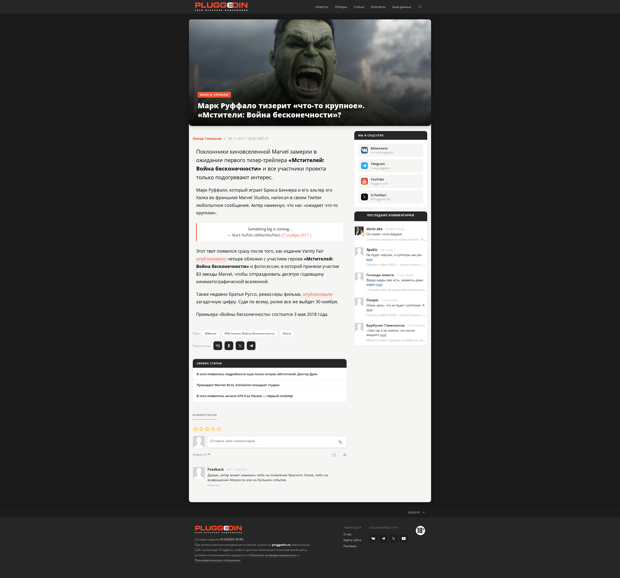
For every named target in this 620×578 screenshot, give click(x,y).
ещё (369, 259)
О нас (347, 534)
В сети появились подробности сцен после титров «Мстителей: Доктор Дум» (257, 374)
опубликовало (211, 259)
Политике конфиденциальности (273, 555)
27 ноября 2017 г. (296, 235)
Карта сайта (352, 540)
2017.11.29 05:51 (237, 469)
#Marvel (210, 333)
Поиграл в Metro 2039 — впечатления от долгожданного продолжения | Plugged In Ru (425, 264)
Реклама (349, 546)
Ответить (214, 485)
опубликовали (317, 294)
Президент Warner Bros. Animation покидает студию (238, 385)
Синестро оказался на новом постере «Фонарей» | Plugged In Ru (411, 239)
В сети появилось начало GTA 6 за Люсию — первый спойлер (245, 396)
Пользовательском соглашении (217, 560)
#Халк (287, 333)
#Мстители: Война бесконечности (249, 333)
